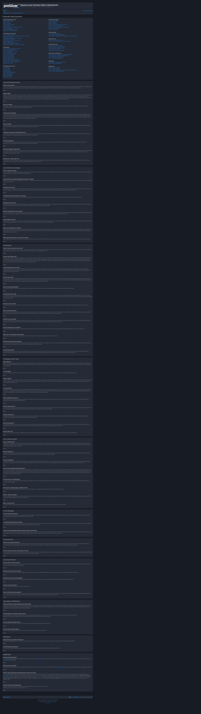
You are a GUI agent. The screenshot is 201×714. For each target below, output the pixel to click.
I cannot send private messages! (55, 33)
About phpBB (6, 660)
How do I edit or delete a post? (9, 49)
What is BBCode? (6, 67)
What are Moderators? (53, 22)
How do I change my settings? (9, 34)
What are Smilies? (6, 69)
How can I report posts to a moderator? (10, 59)
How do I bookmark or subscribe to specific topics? (58, 55)
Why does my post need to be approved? (11, 61)
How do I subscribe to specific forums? (56, 56)
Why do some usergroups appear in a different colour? (59, 26)
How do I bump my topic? (8, 63)
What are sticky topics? (7, 74)
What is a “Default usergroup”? (54, 28)
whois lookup (6, 675)
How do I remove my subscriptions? (55, 58)
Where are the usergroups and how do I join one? (58, 24)
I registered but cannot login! (8, 24)
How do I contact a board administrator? (56, 71)
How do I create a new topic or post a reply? (11, 48)
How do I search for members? (54, 49)
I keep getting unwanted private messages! (57, 34)
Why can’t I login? (6, 25)
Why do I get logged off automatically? (10, 29)
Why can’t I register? (7, 23)
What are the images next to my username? (11, 40)
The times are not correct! (8, 37)
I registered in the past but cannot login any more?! (13, 26)
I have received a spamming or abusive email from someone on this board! (63, 35)
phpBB (44, 205)
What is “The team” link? (53, 29)
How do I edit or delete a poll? (8, 54)
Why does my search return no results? (56, 46)
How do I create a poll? (7, 52)
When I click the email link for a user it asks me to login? (13, 44)
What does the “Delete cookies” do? (10, 30)
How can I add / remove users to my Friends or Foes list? (60, 41)
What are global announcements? (9, 72)
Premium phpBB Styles (52, 701)
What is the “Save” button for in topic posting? (12, 60)
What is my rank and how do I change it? (11, 43)
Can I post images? (7, 70)
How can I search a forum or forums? (56, 45)
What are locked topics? (7, 75)
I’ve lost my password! (7, 28)
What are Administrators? (53, 20)
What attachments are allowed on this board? (57, 62)
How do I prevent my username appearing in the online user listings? (16, 35)
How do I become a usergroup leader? (56, 25)
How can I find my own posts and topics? (56, 50)
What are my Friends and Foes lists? (56, 40)
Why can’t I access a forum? (8, 55)
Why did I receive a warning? (8, 58)
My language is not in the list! (8, 39)
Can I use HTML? (6, 68)
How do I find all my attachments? (55, 63)
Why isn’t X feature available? (54, 68)
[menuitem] (5, 11)
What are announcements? (8, 73)
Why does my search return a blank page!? (57, 47)
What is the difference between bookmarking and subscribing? (60, 54)
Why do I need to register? (8, 20)
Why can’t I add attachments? (9, 57)
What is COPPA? (6, 22)
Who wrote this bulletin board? (54, 67)
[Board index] (11, 5)
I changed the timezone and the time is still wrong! (12, 38)
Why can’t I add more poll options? (9, 53)
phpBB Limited (39, 658)
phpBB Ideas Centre (60, 667)
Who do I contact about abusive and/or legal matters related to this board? (63, 70)
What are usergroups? (53, 23)
